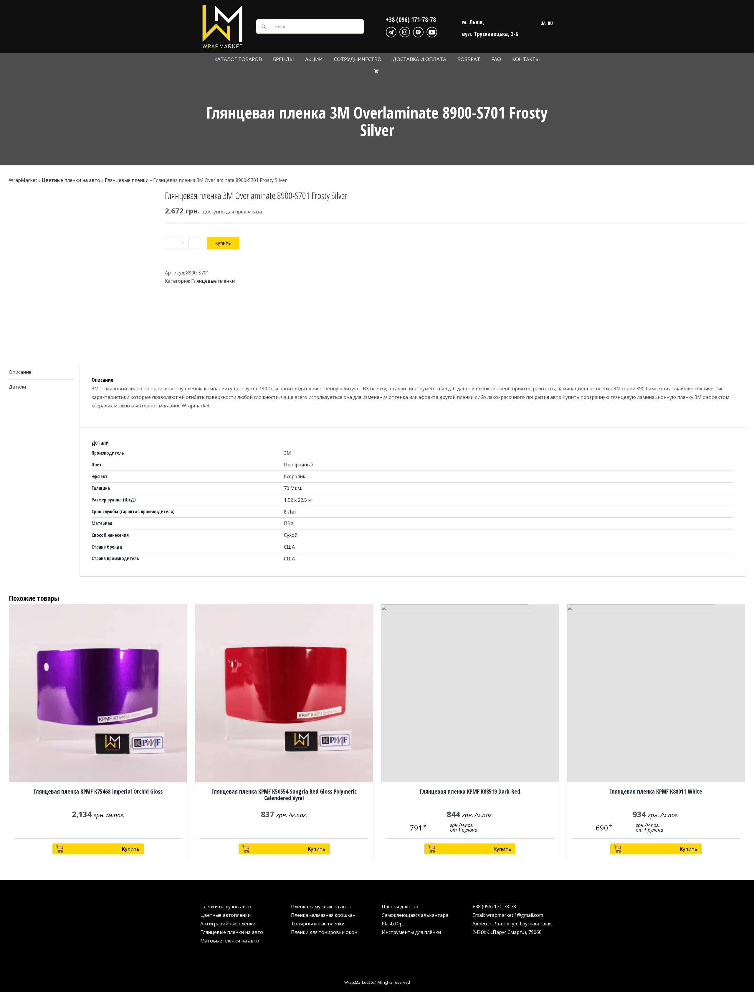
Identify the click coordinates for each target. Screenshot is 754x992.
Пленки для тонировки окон (324, 932)
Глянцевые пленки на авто (231, 932)
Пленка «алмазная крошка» (323, 915)
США (289, 547)
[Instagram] (404, 31)
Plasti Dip (392, 923)
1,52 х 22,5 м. (298, 500)
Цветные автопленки (225, 915)
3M (287, 453)
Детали (17, 387)
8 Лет (290, 512)
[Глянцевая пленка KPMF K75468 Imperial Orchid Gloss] (98, 693)
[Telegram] (391, 31)
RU (550, 23)
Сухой (290, 535)
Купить (223, 243)
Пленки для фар (400, 906)
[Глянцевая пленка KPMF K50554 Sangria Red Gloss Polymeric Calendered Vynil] (284, 693)
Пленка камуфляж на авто (321, 906)
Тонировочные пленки (318, 923)
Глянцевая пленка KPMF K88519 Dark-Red (470, 791)
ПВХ (288, 523)
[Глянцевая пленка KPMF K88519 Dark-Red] (470, 693)
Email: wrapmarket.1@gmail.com (507, 915)
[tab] (41, 372)
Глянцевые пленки (126, 180)
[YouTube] (431, 31)
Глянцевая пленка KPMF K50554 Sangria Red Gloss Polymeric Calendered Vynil (284, 794)
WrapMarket (23, 180)
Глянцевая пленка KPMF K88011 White (655, 791)
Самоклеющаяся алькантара (415, 915)
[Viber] (418, 31)
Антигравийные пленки (227, 923)
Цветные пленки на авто (71, 180)
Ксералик (294, 476)
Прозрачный (298, 464)
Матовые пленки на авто (229, 940)
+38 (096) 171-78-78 (411, 19)
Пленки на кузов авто (225, 906)
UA (543, 23)
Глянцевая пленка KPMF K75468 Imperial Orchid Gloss (98, 791)
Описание (20, 372)
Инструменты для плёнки (411, 932)
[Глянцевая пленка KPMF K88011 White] (656, 693)
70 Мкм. (293, 488)
